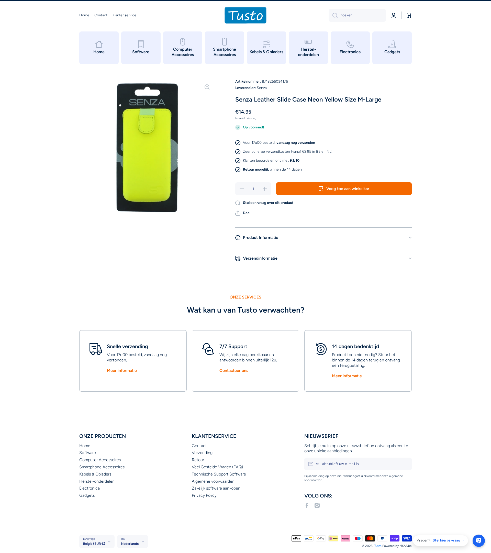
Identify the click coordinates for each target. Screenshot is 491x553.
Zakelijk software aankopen (216, 488)
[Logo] (245, 15)
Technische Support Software (219, 474)
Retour (198, 459)
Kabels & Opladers (95, 474)
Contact (199, 445)
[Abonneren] (405, 464)
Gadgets (87, 495)
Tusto (378, 546)
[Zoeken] (333, 15)
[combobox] (357, 15)
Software (87, 452)
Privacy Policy (204, 495)
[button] (242, 213)
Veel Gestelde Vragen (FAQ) (217, 466)
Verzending (202, 452)
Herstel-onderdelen (97, 481)
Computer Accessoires (100, 459)
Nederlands (130, 543)
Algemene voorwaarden (213, 481)
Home (84, 445)
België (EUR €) (94, 543)
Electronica (89, 488)
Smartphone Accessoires (102, 466)
